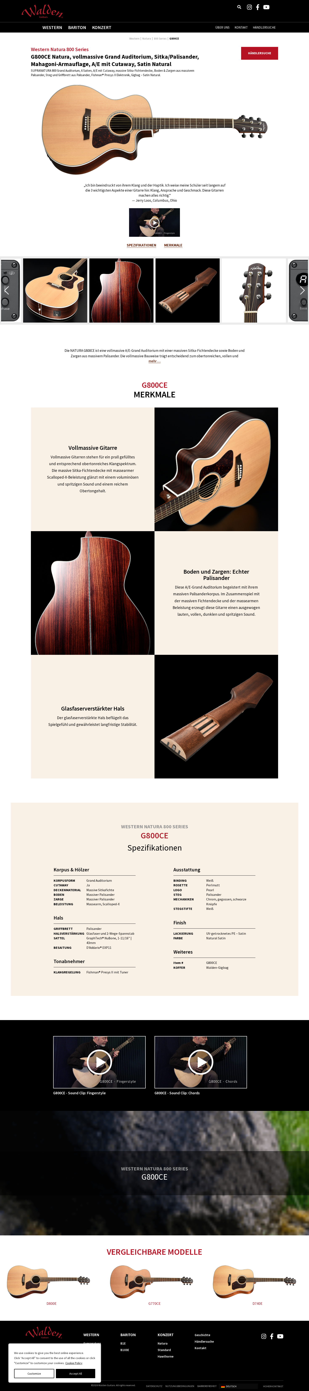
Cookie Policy (73, 1363)
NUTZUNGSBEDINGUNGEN (179, 1386)
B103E (124, 1350)
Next (302, 290)
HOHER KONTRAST (273, 1386)
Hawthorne (165, 1356)
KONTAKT (241, 27)
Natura (146, 38)
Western (52, 27)
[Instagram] (249, 7)
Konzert (101, 27)
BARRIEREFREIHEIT (207, 1386)
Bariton (77, 27)
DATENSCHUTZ (154, 1386)
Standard (164, 1350)
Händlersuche (259, 53)
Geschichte (202, 1335)
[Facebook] (257, 7)
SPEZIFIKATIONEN (141, 245)
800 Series (160, 38)
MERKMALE (173, 245)
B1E (123, 1343)
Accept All (75, 1373)
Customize (34, 1373)
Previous (6, 290)
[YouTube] (266, 7)
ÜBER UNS (222, 27)
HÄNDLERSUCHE (264, 27)
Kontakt (200, 1348)
